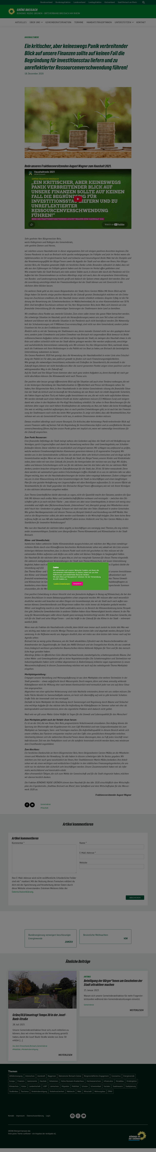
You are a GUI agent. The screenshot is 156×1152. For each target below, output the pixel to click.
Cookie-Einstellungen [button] (62, 584)
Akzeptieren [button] (77, 584)
